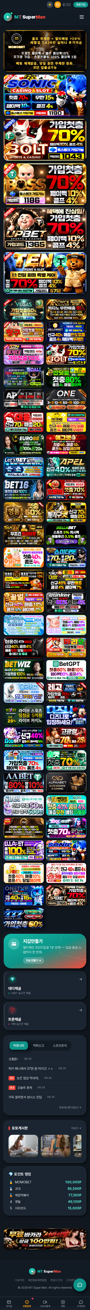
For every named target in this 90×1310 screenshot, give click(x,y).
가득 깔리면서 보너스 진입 (25, 1097)
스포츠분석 (60, 1045)
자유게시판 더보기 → (70, 1107)
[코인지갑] (57, 4)
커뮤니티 (18, 1045)
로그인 (66, 5)
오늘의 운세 (24, 1087)
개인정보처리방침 (37, 1280)
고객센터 (70, 1280)
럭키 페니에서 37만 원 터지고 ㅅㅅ (31, 1068)
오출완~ (14, 1059)
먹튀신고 (38, 1045)
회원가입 (80, 4)
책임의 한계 (56, 1280)
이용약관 (19, 1280)
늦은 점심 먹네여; (28, 1078)
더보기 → (76, 1128)
